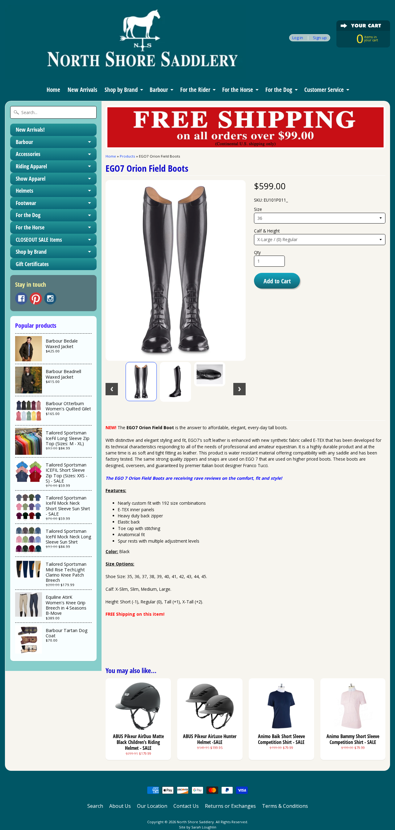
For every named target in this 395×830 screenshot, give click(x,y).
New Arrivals (82, 90)
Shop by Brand (121, 90)
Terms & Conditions (285, 806)
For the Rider (195, 90)
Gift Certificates (32, 264)
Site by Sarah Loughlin (197, 827)
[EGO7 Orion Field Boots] (141, 381)
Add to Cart (277, 281)
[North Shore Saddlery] (125, 70)
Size (258, 209)
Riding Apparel (31, 166)
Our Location (152, 806)
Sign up (320, 38)
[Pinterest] (36, 298)
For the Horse (237, 90)
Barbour (159, 90)
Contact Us (186, 806)
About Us (120, 806)
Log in (297, 38)
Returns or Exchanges (230, 806)
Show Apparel (30, 178)
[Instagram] (50, 298)
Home (53, 90)
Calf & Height (267, 231)
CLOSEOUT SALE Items (39, 239)
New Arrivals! (30, 129)
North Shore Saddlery (195, 822)
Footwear (26, 203)
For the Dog (278, 90)
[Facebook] (21, 298)
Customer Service (324, 90)
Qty (257, 252)
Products (127, 156)
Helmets (24, 190)
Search (95, 806)
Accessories (28, 154)
